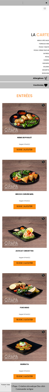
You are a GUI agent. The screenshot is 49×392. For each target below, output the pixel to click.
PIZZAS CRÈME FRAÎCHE (41, 50)
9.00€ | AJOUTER (24, 149)
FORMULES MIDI (44, 44)
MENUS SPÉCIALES (43, 40)
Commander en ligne (24, 389)
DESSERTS (45, 70)
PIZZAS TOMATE (44, 47)
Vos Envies (38, 85)
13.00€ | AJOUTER (24, 376)
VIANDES (46, 60)
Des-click (41, 386)
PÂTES (47, 57)
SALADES (46, 67)
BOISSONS (45, 73)
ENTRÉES (46, 53)
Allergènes (38, 78)
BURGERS (46, 63)
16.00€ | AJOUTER (24, 319)
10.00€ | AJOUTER (24, 263)
